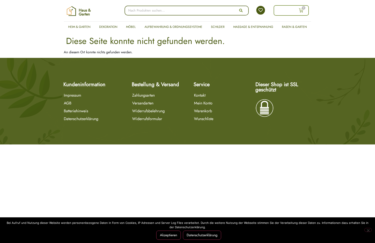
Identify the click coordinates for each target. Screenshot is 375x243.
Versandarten (142, 103)
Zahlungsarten (143, 95)
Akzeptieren (168, 235)
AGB (67, 103)
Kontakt (200, 95)
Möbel (131, 27)
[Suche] (241, 10)
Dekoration (108, 27)
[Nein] (368, 230)
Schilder (218, 27)
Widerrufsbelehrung (148, 111)
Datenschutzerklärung (81, 119)
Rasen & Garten (294, 27)
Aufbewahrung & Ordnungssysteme (173, 27)
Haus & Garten (85, 12)
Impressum (72, 95)
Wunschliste (203, 119)
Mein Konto (203, 103)
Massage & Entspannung (253, 27)
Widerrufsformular (147, 119)
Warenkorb (203, 111)
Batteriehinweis (76, 111)
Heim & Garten (79, 27)
